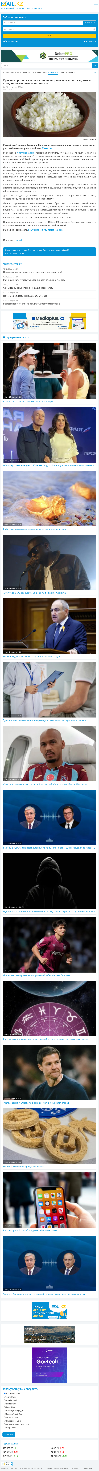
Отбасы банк (12, 1417)
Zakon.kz (47, 148)
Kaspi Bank (11, 1427)
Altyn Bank (11, 1397)
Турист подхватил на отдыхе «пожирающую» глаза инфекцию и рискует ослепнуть (44, 718)
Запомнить (91, 41)
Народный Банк (13, 1420)
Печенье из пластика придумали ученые (23, 1164)
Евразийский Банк (15, 1414)
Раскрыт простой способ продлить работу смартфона (30, 1228)
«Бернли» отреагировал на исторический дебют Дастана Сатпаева (36, 973)
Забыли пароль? (10, 41)
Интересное (53, 72)
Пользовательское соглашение (56, 1468)
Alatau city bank (13, 1393)
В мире (18, 72)
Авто (45, 72)
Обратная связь (86, 1468)
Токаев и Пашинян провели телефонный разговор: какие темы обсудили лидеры (44, 1292)
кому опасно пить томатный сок (45, 229)
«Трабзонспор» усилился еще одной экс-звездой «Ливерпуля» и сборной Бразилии (45, 781)
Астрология (70, 72)
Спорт (62, 72)
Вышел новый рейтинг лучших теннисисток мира (28, 399)
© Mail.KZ (4, 1468)
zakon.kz (19, 240)
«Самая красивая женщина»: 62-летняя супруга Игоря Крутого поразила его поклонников (48, 463)
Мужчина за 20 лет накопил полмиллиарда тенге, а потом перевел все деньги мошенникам (49, 909)
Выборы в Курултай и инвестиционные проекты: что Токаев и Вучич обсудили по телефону (49, 845)
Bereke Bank (11, 1400)
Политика (26, 72)
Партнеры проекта (35, 1468)
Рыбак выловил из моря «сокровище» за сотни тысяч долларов (35, 526)
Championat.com (25, 152)
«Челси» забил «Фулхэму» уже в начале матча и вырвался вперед (36, 1100)
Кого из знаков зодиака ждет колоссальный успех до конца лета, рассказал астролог (45, 1037)
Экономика (36, 72)
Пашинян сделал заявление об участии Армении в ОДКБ (31, 654)
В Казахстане (8, 72)
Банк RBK (10, 1407)
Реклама (14, 1468)
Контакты (23, 1468)
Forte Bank (11, 1403)
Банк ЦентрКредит (15, 1410)
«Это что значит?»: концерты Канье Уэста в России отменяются (35, 590)
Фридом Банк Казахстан (17, 1424)
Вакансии (74, 1468)
